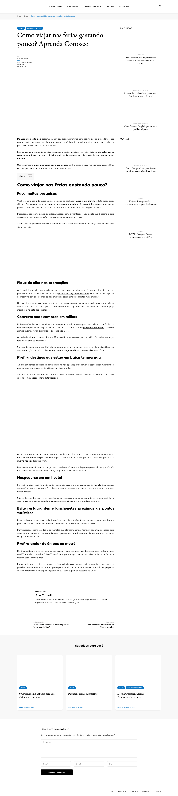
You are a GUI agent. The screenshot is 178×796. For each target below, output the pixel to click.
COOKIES (157, 791)
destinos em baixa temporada (32, 457)
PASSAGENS (124, 7)
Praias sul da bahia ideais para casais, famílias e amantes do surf (140, 95)
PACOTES (110, 7)
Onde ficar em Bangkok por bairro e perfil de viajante (140, 128)
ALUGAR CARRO (55, 7)
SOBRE (113, 791)
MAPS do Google (54, 554)
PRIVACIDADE (146, 791)
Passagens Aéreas (34, 28)
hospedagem (62, 214)
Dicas (21, 28)
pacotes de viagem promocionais (73, 293)
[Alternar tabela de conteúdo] (29, 176)
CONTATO (134, 791)
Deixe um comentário (25, 66)
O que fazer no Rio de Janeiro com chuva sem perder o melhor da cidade (140, 60)
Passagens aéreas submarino (83, 693)
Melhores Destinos (140, 90)
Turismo (140, 54)
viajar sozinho (35, 485)
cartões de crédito (32, 324)
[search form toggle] (160, 6)
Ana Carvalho (22, 58)
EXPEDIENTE (123, 791)
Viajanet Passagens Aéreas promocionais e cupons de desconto (140, 203)
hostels (97, 485)
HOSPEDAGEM (72, 7)
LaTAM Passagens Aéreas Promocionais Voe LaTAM (140, 235)
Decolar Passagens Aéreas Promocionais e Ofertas (130, 695)
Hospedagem (143, 123)
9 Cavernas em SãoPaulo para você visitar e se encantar (37, 695)
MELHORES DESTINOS (92, 7)
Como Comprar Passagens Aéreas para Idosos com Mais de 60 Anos (141, 170)
